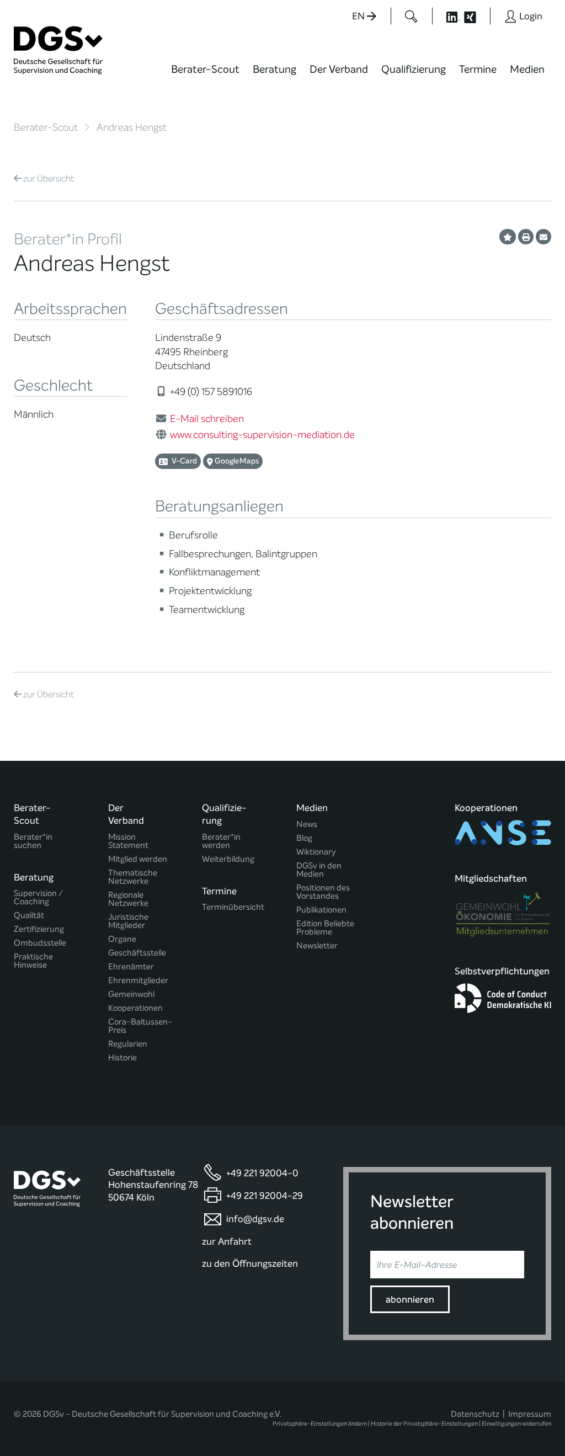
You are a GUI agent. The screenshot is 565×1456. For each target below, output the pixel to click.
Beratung (274, 69)
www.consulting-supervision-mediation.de (262, 434)
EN (359, 16)
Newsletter (317, 946)
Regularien (127, 1044)
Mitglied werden (137, 859)
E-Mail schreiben (207, 418)
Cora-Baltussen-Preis (140, 1026)
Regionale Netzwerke (128, 899)
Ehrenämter (131, 967)
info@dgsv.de (255, 1219)
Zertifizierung (39, 929)
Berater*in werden (221, 841)
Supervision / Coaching (38, 897)
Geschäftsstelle (137, 953)
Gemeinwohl (131, 994)
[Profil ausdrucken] (526, 236)
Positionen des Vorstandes (323, 892)
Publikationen (321, 910)
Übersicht (48, 178)
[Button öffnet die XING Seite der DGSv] (476, 16)
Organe (122, 939)
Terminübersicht (233, 907)
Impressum (529, 1414)
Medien (527, 69)
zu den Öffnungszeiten (250, 1263)
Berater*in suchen (33, 841)
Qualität (29, 915)
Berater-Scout (205, 69)
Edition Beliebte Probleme (325, 928)
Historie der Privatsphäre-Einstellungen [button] (424, 1424)
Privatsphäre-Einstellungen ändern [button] (320, 1424)
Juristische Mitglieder (128, 921)
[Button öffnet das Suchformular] (411, 16)
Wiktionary (316, 852)
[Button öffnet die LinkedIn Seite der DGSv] (447, 16)
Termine (478, 69)
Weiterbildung (228, 859)
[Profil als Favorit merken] (507, 236)
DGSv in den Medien (319, 870)
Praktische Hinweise (33, 961)
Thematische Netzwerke (132, 877)
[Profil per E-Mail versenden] (543, 236)
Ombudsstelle (40, 943)
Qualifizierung (413, 69)
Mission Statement (128, 841)
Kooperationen (135, 1008)
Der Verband (339, 69)
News (306, 824)
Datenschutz (475, 1414)
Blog (304, 838)
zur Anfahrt (227, 1241)
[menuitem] (205, 76)
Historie (122, 1058)
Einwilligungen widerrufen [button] (516, 1424)
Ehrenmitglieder (138, 981)
